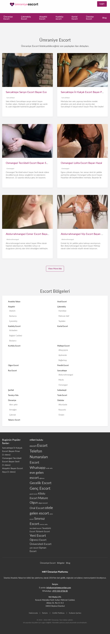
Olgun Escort (13, 365)
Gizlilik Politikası (58, 613)
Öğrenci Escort (38, 540)
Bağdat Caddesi (15, 336)
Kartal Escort (75, 18)
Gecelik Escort (40, 483)
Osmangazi (12, 168)
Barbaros (13, 316)
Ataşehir (11, 307)
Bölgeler (61, 563)
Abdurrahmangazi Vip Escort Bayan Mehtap (85, 234)
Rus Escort (12, 371)
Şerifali (11, 390)
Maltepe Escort (63, 346)
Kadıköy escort (59, 18)
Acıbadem (13, 330)
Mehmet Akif (63, 316)
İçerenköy (13, 321)
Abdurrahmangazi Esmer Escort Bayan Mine (30, 234)
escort (33, 446)
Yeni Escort (38, 535)
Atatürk (12, 311)
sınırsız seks (44, 524)
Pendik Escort (63, 365)
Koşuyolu (62, 410)
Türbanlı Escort (43, 531)
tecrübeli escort (36, 528)
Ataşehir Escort (43, 18)
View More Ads (55, 269)
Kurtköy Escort (14, 346)
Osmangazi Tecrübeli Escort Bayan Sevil (28, 163)
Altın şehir (13, 405)
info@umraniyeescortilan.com (58, 588)
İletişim (45, 613)
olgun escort (43, 503)
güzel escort (34, 494)
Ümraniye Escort (8, 18)
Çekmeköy (61, 307)
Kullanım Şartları (75, 613)
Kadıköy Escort (14, 326)
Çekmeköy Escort (26, 18)
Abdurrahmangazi (15, 239)
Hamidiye (62, 311)
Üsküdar (60, 400)
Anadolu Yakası (14, 302)
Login (102, 4)
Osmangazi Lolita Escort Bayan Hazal (81, 163)
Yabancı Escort (14, 420)
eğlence (41, 478)
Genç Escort (40, 488)
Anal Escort (62, 302)
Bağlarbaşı (62, 360)
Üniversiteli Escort (40, 544)
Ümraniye (12, 400)
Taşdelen (61, 321)
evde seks (49, 468)
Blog (104, 18)
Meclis (61, 380)
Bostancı (12, 341)
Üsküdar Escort (90, 18)
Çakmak (12, 415)
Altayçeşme (63, 350)
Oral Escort (37, 508)
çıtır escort (34, 548)
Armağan (13, 410)
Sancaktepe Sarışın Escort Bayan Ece (26, 92)
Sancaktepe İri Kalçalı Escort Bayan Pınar (83, 92)
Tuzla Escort (62, 395)
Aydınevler (62, 355)
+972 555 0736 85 (60, 591)
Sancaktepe (13, 97)
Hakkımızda (33, 613)
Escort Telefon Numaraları (39, 451)
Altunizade (62, 405)
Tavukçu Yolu (13, 395)
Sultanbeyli (61, 390)
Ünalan (61, 415)
